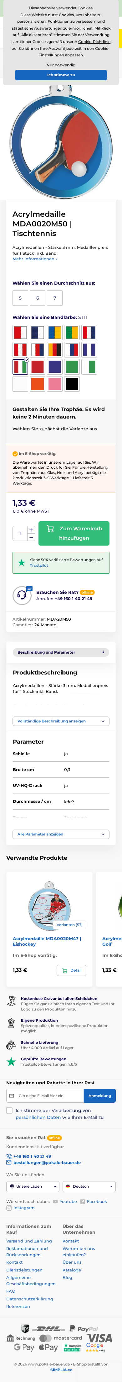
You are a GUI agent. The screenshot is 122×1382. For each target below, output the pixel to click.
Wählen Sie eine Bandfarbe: (50, 317)
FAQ (10, 1291)
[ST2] (37, 332)
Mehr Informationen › (35, 258)
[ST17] (37, 384)
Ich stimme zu (61, 75)
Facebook (97, 1201)
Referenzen (18, 1306)
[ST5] (89, 332)
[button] (61, 721)
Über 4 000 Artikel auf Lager (47, 1047)
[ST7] (37, 349)
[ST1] (20, 332)
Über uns (72, 1262)
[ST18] (55, 384)
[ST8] (55, 349)
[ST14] (72, 367)
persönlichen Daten (38, 1117)
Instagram (24, 1207)
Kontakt (14, 1262)
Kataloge (72, 1269)
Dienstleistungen (24, 1269)
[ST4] (72, 332)
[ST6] (20, 349)
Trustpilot (39, 565)
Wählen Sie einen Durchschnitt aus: (54, 283)
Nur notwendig (61, 65)
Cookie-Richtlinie (94, 41)
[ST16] (20, 384)
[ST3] (55, 332)
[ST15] (89, 367)
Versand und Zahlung (29, 1240)
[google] (97, 1347)
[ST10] (89, 349)
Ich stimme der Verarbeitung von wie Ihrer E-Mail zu (60, 1114)
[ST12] (37, 367)
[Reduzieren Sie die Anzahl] (31, 537)
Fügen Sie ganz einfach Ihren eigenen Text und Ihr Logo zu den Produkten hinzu (67, 1006)
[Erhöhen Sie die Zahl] (31, 530)
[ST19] (72, 384)
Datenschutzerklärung (29, 1298)
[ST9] (72, 349)
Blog (67, 1277)
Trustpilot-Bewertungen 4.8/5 (49, 1064)
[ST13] (55, 367)
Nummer (20, 533)
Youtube (68, 1201)
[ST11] (20, 367)
